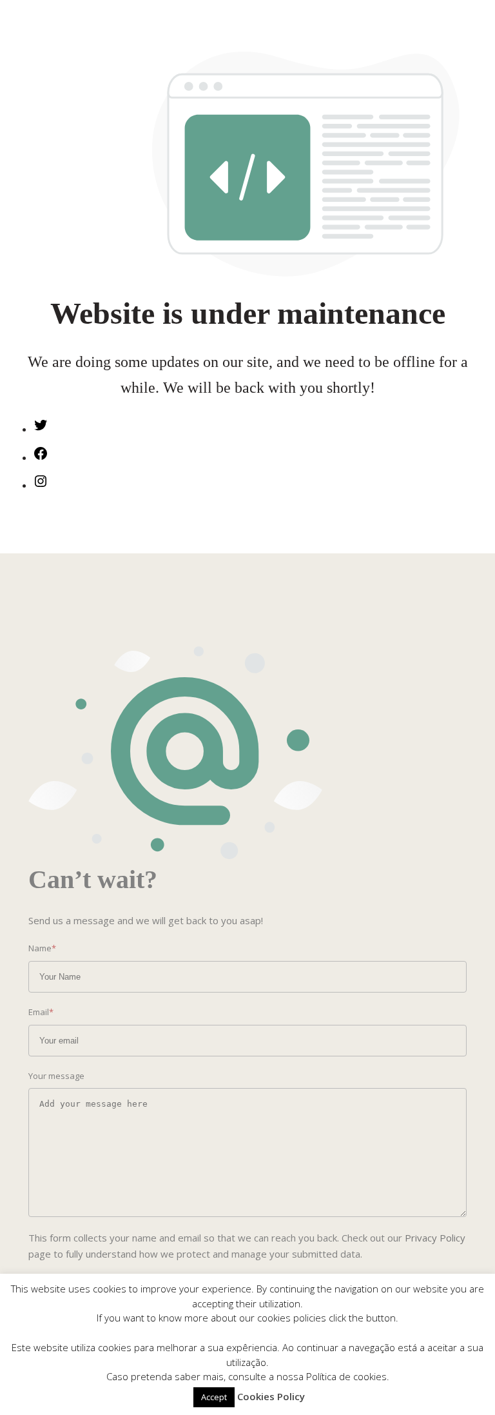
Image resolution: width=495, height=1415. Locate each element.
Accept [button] (214, 1397)
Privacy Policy (435, 1237)
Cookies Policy (271, 1396)
